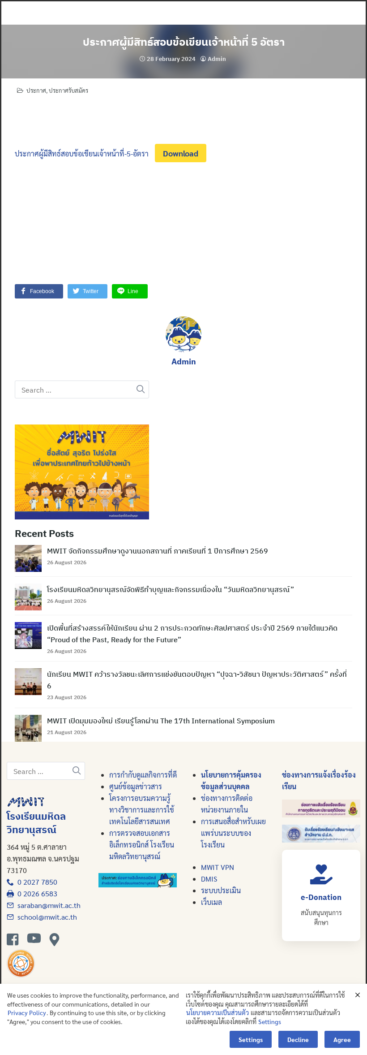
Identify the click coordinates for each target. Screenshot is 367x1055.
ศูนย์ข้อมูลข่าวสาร (135, 786)
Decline (298, 1039)
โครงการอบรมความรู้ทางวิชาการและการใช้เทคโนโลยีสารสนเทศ (141, 809)
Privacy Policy (27, 1012)
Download (180, 153)
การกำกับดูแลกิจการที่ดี (143, 774)
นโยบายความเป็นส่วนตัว (217, 1012)
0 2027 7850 (35, 881)
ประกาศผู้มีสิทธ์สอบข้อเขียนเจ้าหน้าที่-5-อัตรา (82, 153)
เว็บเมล (211, 902)
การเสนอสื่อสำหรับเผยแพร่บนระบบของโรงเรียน (233, 833)
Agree (342, 1039)
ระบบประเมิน (221, 890)
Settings (269, 1021)
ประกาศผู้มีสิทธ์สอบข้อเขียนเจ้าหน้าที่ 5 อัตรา (184, 42)
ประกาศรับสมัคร (68, 90)
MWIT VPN (217, 867)
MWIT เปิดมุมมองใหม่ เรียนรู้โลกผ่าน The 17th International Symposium (161, 720)
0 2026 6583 (35, 893)
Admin (217, 59)
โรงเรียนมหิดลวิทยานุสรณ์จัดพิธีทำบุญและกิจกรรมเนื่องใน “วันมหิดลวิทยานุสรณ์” (170, 589)
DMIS (209, 878)
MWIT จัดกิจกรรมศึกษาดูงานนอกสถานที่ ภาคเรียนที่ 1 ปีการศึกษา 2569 (157, 550)
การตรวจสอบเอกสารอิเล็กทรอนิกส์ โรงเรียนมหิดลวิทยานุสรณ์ (141, 844)
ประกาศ (36, 90)
